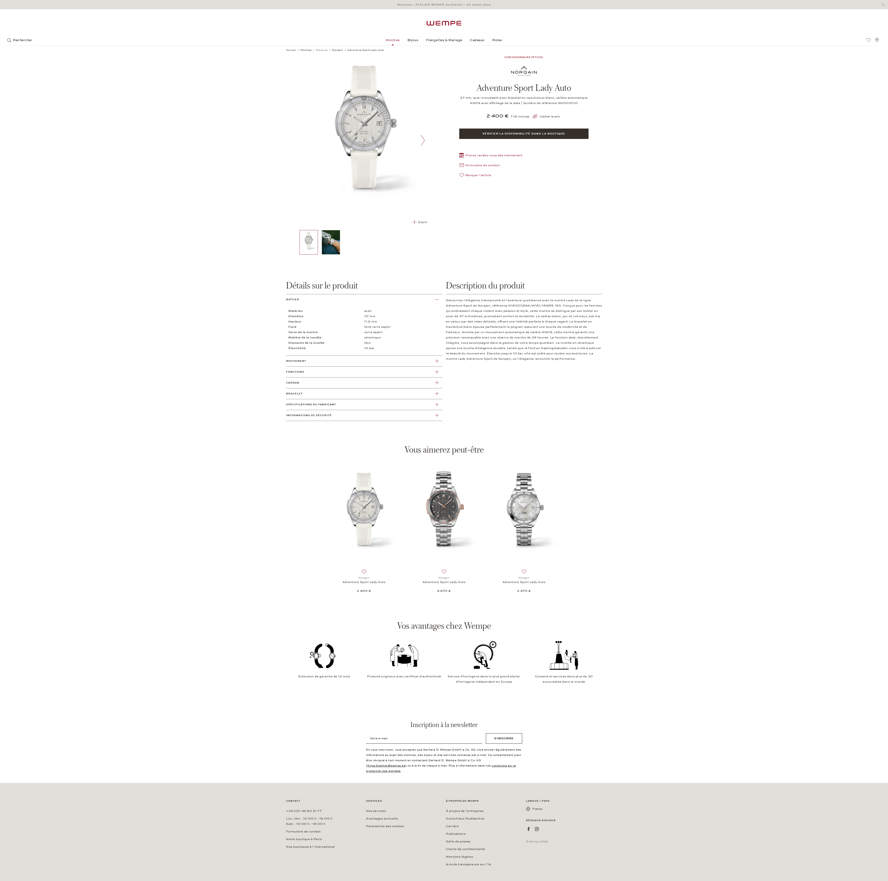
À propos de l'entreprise (465, 811)
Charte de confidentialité (465, 849)
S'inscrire (504, 738)
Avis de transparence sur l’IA (468, 864)
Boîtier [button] (292, 299)
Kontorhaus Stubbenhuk (465, 818)
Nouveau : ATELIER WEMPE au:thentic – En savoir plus (444, 4)
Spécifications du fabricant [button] (311, 404)
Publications (456, 834)
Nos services (376, 811)
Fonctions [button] (295, 371)
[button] (490, 156)
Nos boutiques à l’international (310, 847)
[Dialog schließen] (884, 4)
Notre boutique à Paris (304, 839)
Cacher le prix (550, 116)
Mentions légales (459, 857)
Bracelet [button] (294, 393)
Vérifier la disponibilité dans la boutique (523, 133)
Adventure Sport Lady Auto (364, 582)
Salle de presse (458, 841)
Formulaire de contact (303, 831)
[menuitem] (868, 40)
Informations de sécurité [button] (309, 415)
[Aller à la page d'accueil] (444, 23)
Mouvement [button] (296, 360)
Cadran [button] (292, 382)
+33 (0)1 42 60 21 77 (304, 811)
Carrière (452, 826)
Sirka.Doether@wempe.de (386, 765)
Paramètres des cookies (385, 826)
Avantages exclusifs (382, 818)
